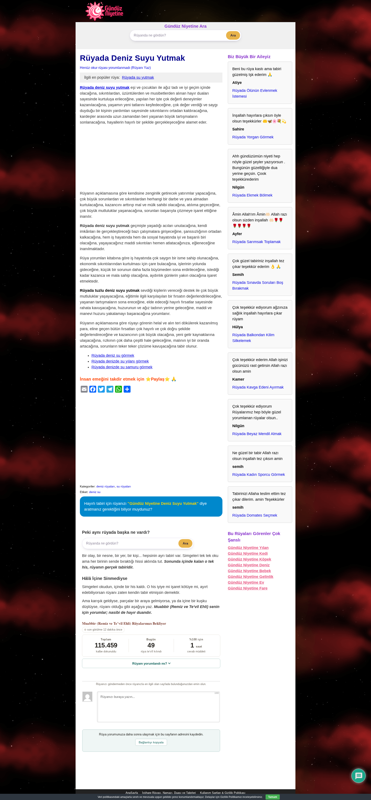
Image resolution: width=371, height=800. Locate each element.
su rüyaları (124, 486)
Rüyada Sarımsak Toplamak (256, 242)
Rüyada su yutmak (138, 77)
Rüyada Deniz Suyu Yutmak (132, 58)
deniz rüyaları (105, 486)
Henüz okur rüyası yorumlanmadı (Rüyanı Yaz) (115, 68)
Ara (233, 35)
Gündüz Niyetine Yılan (248, 548)
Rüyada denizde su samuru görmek (121, 367)
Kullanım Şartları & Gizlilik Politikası (222, 792)
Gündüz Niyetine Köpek (249, 559)
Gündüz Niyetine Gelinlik (250, 577)
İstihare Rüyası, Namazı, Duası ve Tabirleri (169, 792)
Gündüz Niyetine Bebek (249, 571)
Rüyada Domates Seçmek (254, 515)
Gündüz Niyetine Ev (246, 582)
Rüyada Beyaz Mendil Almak (256, 434)
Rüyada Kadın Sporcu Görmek (258, 474)
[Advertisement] (151, 159)
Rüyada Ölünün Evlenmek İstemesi (254, 93)
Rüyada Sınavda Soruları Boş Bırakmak (257, 285)
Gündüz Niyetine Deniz (249, 565)
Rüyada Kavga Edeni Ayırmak (258, 387)
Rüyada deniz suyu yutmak (104, 87)
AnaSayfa (132, 792)
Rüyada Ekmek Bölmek (252, 195)
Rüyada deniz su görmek (112, 355)
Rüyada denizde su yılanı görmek (120, 361)
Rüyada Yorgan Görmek (253, 137)
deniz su (94, 492)
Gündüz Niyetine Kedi (248, 553)
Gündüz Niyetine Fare (248, 588)
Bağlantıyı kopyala (151, 742)
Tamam (272, 796)
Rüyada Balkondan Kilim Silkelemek (253, 338)
